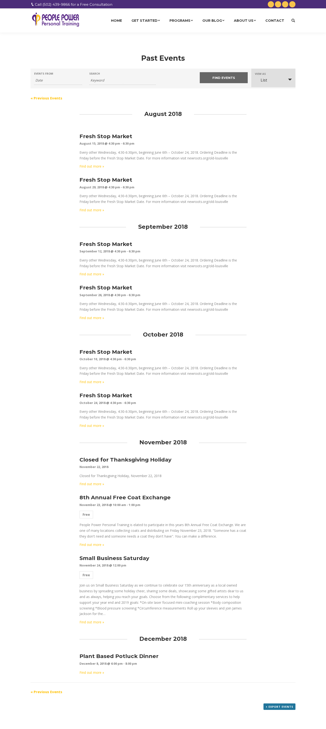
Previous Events (46, 98)
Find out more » (91, 166)
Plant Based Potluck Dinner (118, 656)
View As (260, 73)
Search (94, 73)
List (264, 80)
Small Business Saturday (114, 558)
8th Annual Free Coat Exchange (125, 497)
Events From (43, 73)
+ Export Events (279, 706)
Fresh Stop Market (105, 136)
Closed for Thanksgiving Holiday (125, 459)
